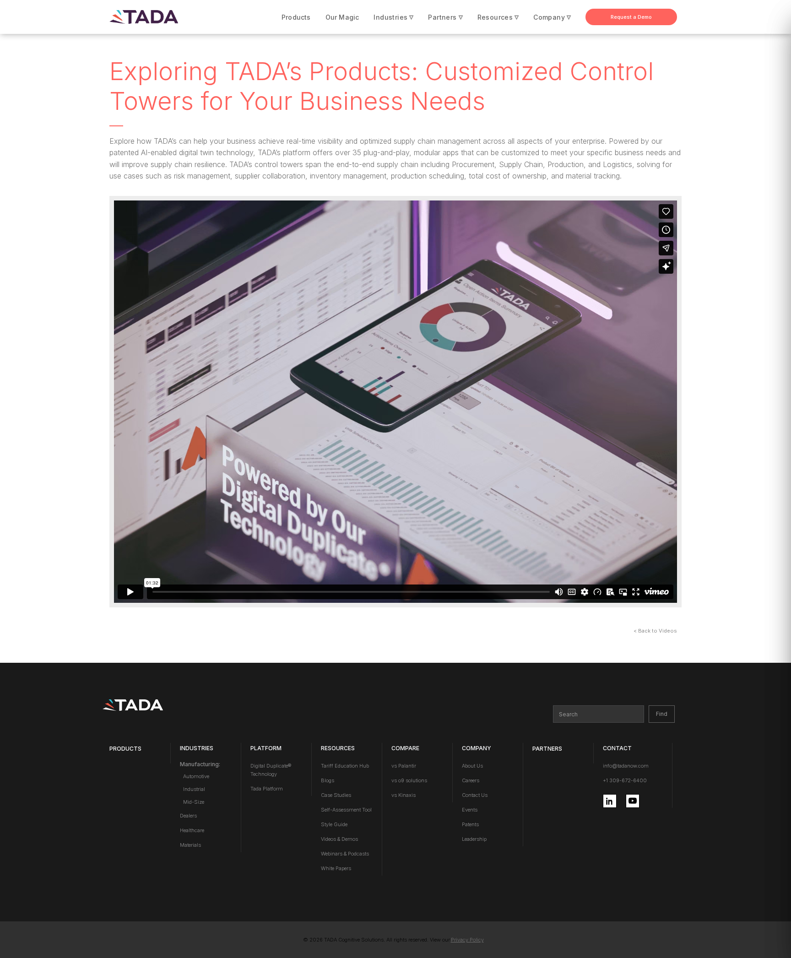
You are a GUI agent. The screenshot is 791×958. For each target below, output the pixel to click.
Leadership (474, 839)
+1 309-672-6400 (625, 780)
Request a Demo (631, 17)
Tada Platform (266, 788)
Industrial (194, 789)
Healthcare (192, 830)
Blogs (327, 780)
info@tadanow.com (626, 766)
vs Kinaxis (403, 795)
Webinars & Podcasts (345, 853)
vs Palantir (403, 766)
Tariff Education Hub (345, 766)
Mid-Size (193, 802)
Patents (470, 824)
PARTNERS (547, 748)
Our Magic (342, 17)
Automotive (196, 776)
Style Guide (334, 824)
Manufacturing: (200, 764)
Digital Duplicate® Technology (270, 770)
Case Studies (336, 795)
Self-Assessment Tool (346, 809)
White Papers (336, 868)
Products (296, 17)
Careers (470, 780)
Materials (190, 845)
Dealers (188, 815)
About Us (472, 766)
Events (469, 809)
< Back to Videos (655, 631)
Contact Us (475, 795)
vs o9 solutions (409, 780)
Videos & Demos (339, 839)
